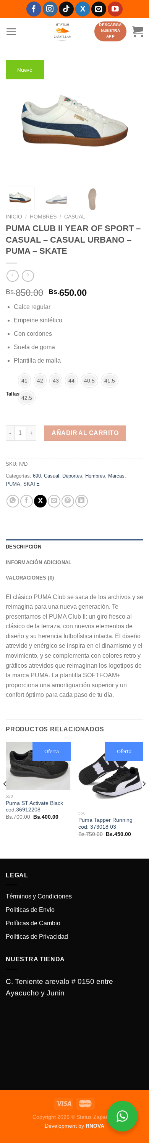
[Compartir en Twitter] (40, 501)
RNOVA (95, 1126)
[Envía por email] (54, 501)
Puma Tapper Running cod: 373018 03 (105, 823)
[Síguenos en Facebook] (33, 9)
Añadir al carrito (85, 433)
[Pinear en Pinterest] (68, 501)
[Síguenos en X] (82, 9)
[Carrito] (137, 31)
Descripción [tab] (23, 547)
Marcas (116, 476)
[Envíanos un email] (98, 9)
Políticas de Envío (30, 910)
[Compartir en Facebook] (26, 501)
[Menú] (11, 31)
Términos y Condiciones (39, 896)
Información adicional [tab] (38, 562)
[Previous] (18, 120)
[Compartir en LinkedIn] (81, 501)
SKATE (31, 484)
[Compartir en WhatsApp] (12, 501)
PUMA (13, 484)
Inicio (14, 217)
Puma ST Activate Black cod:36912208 (34, 806)
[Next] (131, 120)
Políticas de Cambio (33, 923)
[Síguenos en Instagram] (50, 9)
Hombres (43, 217)
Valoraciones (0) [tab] (30, 578)
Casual (74, 217)
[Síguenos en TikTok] (66, 9)
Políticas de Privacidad (37, 936)
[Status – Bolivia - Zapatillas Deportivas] (62, 31)
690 (37, 476)
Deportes (72, 476)
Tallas (12, 394)
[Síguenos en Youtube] (115, 9)
